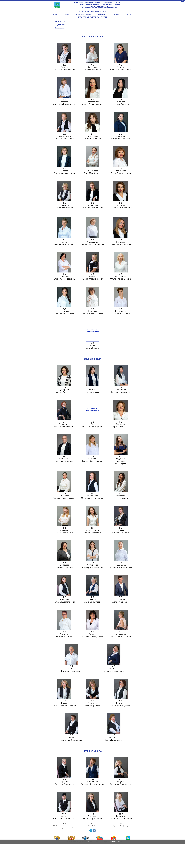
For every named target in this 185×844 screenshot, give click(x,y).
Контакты (130, 14)
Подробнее (113, 841)
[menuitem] (55, 14)
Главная (54, 14)
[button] (66, 14)
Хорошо (120, 841)
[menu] (92, 14)
